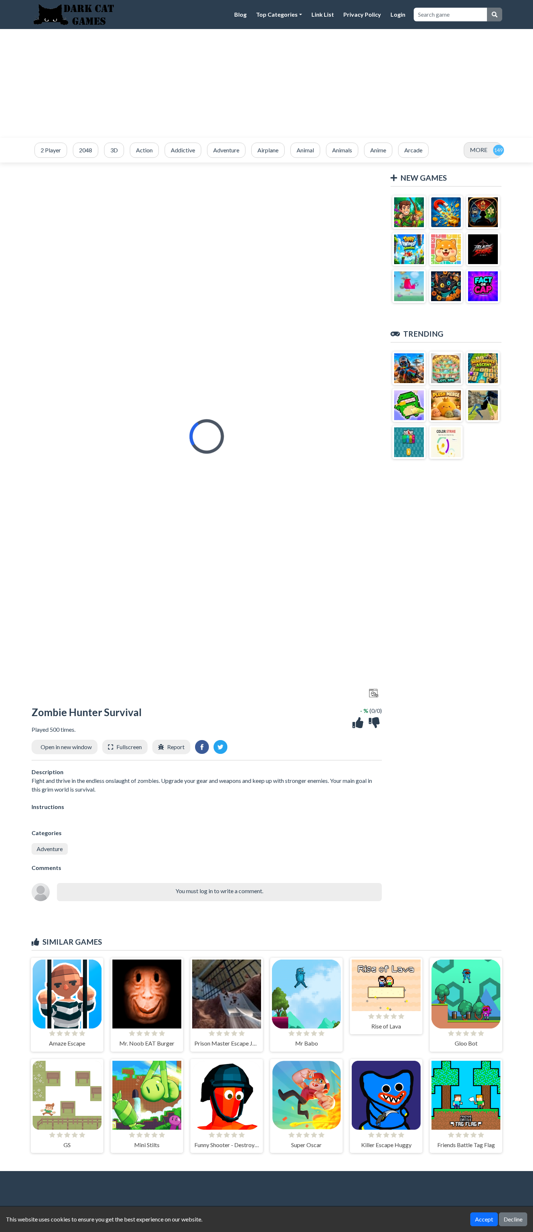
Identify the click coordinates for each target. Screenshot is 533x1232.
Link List (322, 14)
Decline (513, 1219)
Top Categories (277, 14)
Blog (240, 14)
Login (398, 14)
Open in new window (66, 746)
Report (176, 746)
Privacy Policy (362, 14)
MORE (478, 149)
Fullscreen (129, 746)
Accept (484, 1219)
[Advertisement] (266, 83)
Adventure (50, 848)
